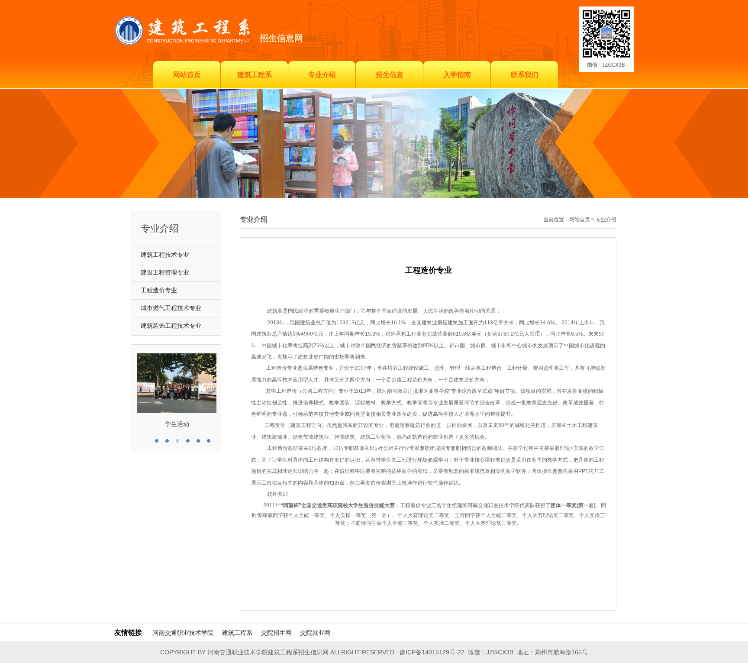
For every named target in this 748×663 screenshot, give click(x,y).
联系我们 (524, 74)
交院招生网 (276, 632)
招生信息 (389, 74)
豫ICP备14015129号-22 (432, 652)
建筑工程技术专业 (165, 255)
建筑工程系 (254, 74)
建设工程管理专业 (165, 272)
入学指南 (457, 74)
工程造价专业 (159, 290)
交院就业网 (315, 632)
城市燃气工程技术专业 (171, 308)
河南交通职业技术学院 (183, 632)
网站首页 (187, 74)
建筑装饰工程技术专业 (171, 326)
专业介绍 (322, 74)
